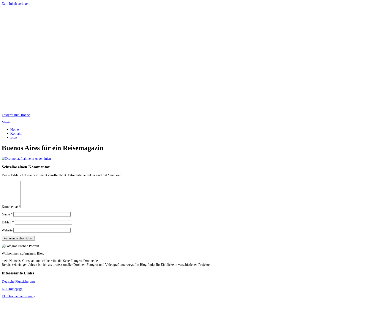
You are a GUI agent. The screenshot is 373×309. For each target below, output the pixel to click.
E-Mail (8, 222)
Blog (13, 137)
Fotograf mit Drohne (16, 115)
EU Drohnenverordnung (18, 296)
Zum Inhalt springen (15, 3)
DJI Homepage (12, 289)
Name (7, 214)
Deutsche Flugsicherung (18, 281)
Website (7, 230)
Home (14, 129)
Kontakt (15, 133)
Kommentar (11, 207)
